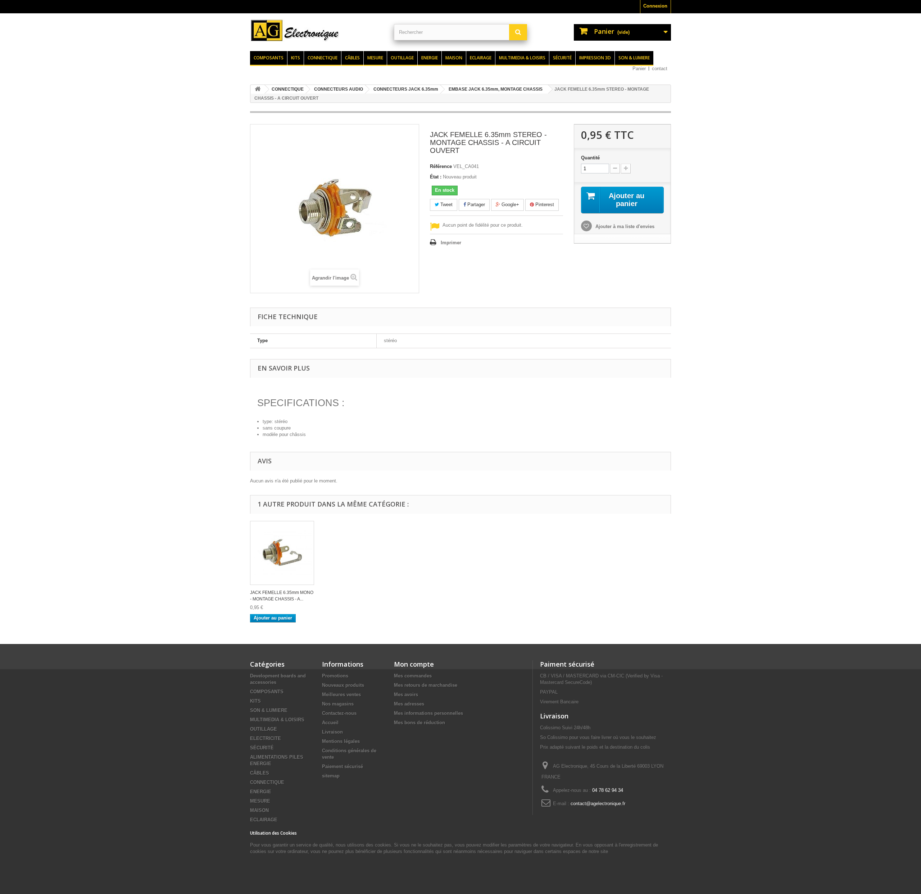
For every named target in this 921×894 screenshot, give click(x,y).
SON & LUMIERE (268, 710)
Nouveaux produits (343, 685)
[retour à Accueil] (257, 89)
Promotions (335, 676)
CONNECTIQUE (267, 782)
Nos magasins (338, 704)
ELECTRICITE (265, 738)
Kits (295, 58)
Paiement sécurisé (342, 766)
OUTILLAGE (263, 729)
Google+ (509, 204)
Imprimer (451, 242)
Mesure (375, 58)
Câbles (352, 58)
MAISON (259, 810)
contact (659, 68)
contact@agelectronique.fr (598, 803)
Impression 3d (595, 58)
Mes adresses (409, 704)
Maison (453, 58)
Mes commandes (413, 676)
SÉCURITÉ (262, 747)
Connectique (322, 58)
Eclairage (480, 58)
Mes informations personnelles (428, 713)
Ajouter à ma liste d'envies (624, 226)
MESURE (260, 801)
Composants (268, 58)
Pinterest (544, 204)
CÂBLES (259, 773)
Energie (429, 58)
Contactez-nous (339, 713)
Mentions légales (341, 741)
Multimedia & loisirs (522, 58)
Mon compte (414, 664)
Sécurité (562, 58)
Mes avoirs (406, 694)
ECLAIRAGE (263, 819)
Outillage (402, 58)
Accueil (330, 722)
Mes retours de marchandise (425, 685)
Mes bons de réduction (419, 722)
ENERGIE (260, 791)
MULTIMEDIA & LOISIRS (277, 719)
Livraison (332, 732)
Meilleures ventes (341, 694)
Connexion (655, 6)
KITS (255, 701)
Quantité (590, 157)
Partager (475, 204)
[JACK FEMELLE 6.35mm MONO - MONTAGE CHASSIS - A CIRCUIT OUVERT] (282, 553)
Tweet (446, 204)
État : (435, 177)
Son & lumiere (634, 58)
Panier (639, 68)
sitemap (331, 776)
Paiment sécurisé (567, 664)
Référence (441, 166)
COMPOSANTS (266, 691)
